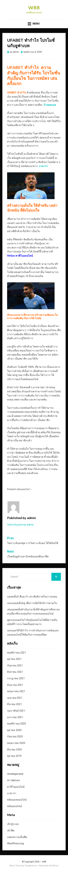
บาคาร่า (11, 793)
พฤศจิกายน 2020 (16, 723)
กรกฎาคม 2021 (16, 678)
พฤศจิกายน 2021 (16, 652)
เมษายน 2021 (14, 697)
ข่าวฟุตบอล (13, 780)
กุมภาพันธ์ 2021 (16, 710)
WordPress (54, 866)
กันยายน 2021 (15, 665)
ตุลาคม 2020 (14, 730)
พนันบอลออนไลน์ (17, 799)
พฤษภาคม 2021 (16, 691)
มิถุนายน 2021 (15, 684)
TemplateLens (31, 866)
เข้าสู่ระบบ (13, 824)
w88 (34, 8)
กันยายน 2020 (15, 736)
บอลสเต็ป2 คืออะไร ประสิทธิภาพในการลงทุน (32, 596)
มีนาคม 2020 (14, 749)
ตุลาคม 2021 (14, 658)
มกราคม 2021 (15, 717)
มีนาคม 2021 (14, 704)
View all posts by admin (20, 524)
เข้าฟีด (10, 830)
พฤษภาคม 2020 (16, 743)
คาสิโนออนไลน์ (16, 786)
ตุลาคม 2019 (14, 755)
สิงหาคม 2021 (15, 671)
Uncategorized (15, 773)
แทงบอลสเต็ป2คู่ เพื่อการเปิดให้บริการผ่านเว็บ (32, 603)
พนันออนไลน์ (23, 489)
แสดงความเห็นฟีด (17, 837)
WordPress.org (15, 843)
